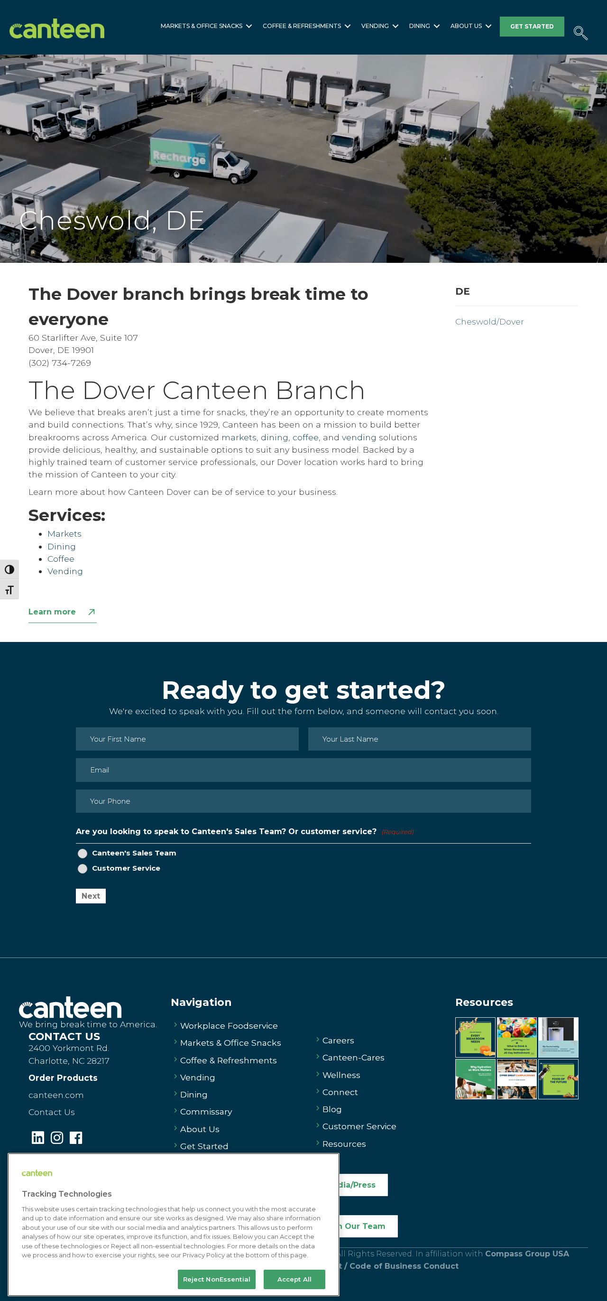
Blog (332, 1109)
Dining (419, 25)
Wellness (341, 1075)
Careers (338, 1040)
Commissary (206, 1111)
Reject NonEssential (216, 1279)
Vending (375, 25)
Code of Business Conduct (404, 1266)
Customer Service (126, 868)
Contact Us (51, 1112)
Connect (340, 1092)
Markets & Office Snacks (201, 25)
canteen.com (56, 1095)
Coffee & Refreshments (302, 25)
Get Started (204, 1146)
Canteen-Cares (353, 1057)
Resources (344, 1144)
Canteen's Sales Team (134, 853)
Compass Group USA (527, 1253)
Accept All (294, 1279)
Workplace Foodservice (229, 1026)
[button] (249, 26)
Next (91, 896)
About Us (466, 25)
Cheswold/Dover (489, 321)
